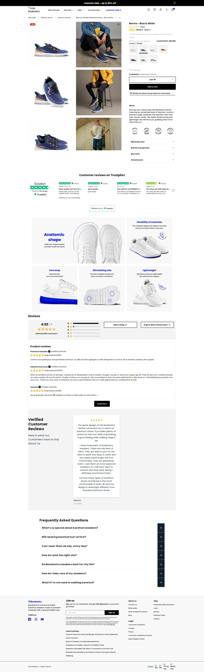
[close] (174, 3)
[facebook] (29, 619)
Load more (102, 404)
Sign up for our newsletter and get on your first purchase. (92, 605)
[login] (161, 9)
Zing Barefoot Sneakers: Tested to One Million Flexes (85, 645)
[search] (149, 9)
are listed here (111, 624)
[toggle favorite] (118, 25)
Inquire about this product (156, 325)
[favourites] (155, 9)
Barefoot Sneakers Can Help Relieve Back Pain (82, 642)
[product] (133, 49)
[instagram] (36, 619)
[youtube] (42, 619)
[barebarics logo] (37, 10)
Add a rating (118, 325)
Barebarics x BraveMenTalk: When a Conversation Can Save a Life (89, 649)
